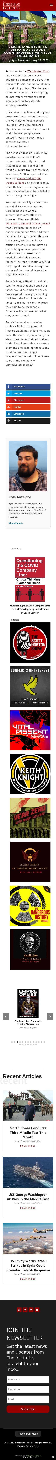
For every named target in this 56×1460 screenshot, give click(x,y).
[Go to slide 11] (39, 1042)
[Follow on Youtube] (37, 1309)
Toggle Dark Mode (28, 1434)
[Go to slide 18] (31, 1044)
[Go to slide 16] (25, 1044)
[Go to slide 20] (36, 1044)
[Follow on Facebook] (31, 1309)
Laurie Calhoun (31, 612)
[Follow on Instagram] (25, 1309)
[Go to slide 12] (41, 1042)
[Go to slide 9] (33, 1042)
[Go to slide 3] (17, 1042)
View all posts (16, 523)
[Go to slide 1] (12, 1042)
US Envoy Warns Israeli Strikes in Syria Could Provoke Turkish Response (28, 1265)
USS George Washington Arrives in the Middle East (28, 1196)
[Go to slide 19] (33, 1044)
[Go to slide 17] (28, 1044)
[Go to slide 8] (31, 1042)
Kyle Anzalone (20, 60)
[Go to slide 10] (36, 1042)
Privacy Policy (32, 1446)
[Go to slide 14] (20, 1044)
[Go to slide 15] (22, 1044)
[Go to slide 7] (28, 1042)
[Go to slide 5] (22, 1042)
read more (28, 1146)
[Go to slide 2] (14, 1042)
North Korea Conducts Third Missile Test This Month (28, 1132)
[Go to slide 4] (20, 1042)
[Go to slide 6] (25, 1042)
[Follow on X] (19, 1309)
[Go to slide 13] (44, 1042)
